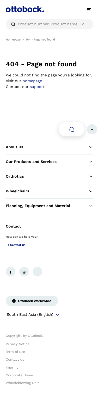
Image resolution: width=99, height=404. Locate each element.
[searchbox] (49, 24)
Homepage (13, 39)
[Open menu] (89, 9)
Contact (13, 226)
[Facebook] (10, 271)
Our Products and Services (31, 161)
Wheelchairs (17, 191)
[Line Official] (37, 271)
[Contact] (72, 129)
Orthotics (15, 176)
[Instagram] (24, 271)
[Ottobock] (25, 9)
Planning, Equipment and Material (38, 205)
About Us (14, 147)
